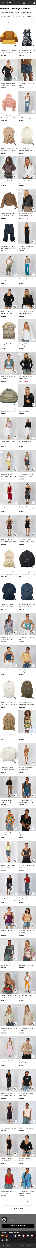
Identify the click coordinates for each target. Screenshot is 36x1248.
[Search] (19, 2)
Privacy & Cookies (25, 1245)
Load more (18, 1208)
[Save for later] (15, 46)
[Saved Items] (28, 2)
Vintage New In (6, 16)
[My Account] (24, 2)
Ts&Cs (33, 1245)
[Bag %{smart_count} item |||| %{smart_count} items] (33, 2)
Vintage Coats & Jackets (22, 16)
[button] (2, 1235)
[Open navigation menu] (3, 2)
